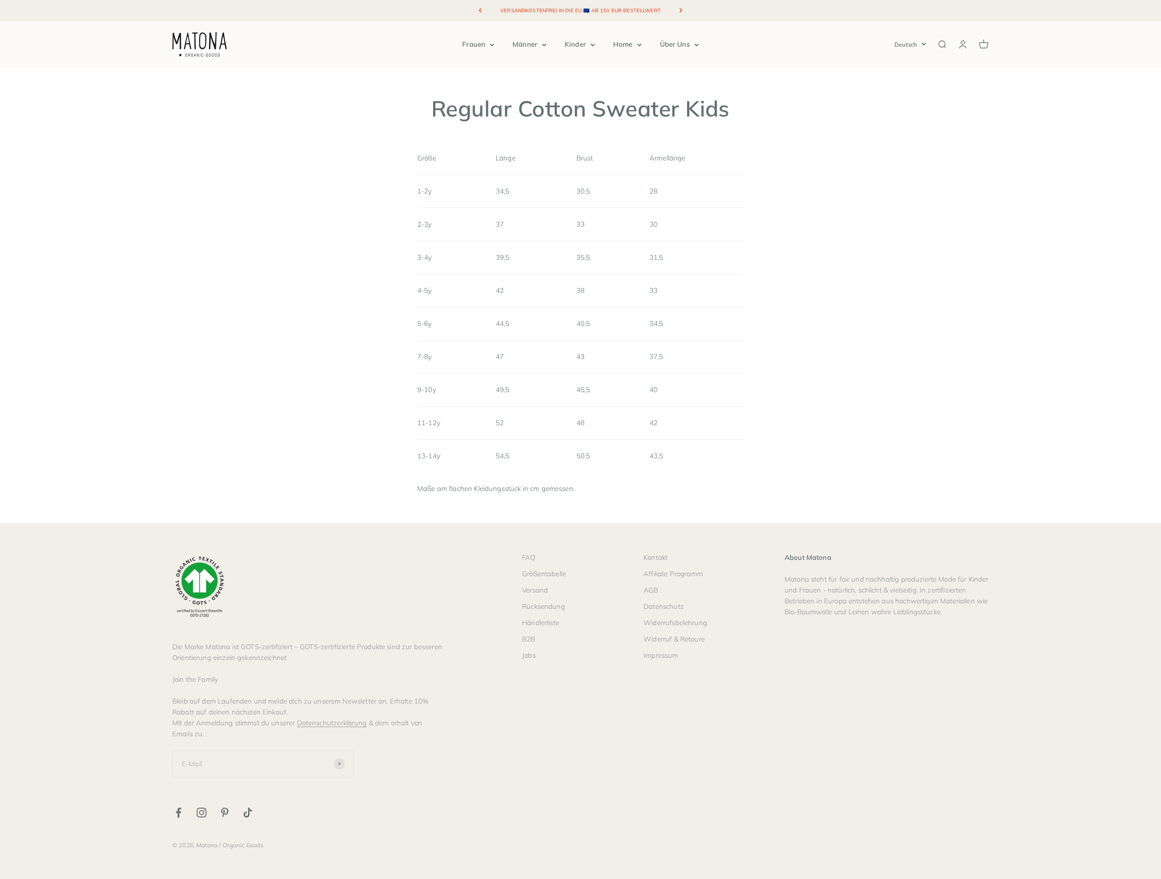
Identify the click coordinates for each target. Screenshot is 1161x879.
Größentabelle (544, 573)
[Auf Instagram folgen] (201, 812)
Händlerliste (540, 622)
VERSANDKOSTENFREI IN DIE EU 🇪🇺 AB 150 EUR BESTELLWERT (580, 10)
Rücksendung (543, 606)
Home (623, 44)
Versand (535, 590)
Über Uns (675, 44)
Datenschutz (664, 606)
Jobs (529, 655)
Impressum (661, 655)
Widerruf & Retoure (674, 639)
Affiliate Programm (673, 573)
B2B (528, 639)
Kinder (575, 44)
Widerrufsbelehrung (675, 622)
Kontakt (656, 557)
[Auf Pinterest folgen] (225, 812)
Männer (524, 44)
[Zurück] (480, 10)
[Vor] (681, 10)
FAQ (528, 557)
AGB (651, 590)
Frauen (473, 44)
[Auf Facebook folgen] (178, 812)
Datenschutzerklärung (332, 723)
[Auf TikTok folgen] (248, 812)
